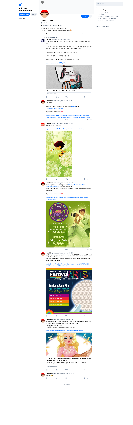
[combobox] (23, 18)
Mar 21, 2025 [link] (69, 100)
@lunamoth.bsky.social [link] (59, 39)
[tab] (48, 34)
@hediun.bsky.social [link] (58, 100)
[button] (42, 2)
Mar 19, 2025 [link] (69, 183)
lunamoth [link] (49, 39)
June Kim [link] (49, 100)
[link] (45, 25)
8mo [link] (68, 39)
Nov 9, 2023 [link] (69, 319)
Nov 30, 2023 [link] (69, 253)
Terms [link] (103, 26)
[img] (66, 7)
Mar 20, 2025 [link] (69, 123)
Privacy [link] (98, 26)
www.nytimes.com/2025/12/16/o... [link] (56, 63)
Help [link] (107, 26)
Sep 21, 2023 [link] (69, 373)
